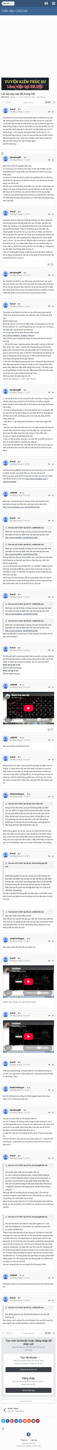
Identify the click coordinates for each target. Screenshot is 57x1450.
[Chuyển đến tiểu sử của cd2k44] (5, 494)
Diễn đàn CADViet (15, 11)
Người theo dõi (26, 1401)
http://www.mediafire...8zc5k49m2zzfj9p (21, 538)
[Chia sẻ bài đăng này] (52, 112)
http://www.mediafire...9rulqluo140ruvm (18, 335)
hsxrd (6, 97)
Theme (23, 1440)
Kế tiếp (47, 102)
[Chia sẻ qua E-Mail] (33, 1421)
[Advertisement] (28, 45)
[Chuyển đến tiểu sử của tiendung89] (5, 158)
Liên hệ (34, 1440)
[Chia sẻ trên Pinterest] (38, 1421)
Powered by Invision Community (28, 1446)
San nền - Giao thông (36, 97)
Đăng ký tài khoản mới (28, 1370)
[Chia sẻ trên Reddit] (25, 1421)
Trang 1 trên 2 (28, 102)
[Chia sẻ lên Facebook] (8, 1421)
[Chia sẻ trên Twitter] (3, 1421)
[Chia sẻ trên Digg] (16, 1421)
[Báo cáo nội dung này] (49, 112)
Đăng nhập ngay (28, 1390)
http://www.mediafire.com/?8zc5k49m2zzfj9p (21, 507)
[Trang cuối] (54, 102)
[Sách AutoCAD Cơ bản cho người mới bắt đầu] (2, 153)
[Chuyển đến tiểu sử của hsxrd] (5, 110)
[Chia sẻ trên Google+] (12, 1421)
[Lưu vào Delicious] (20, 1421)
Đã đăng (20, 112)
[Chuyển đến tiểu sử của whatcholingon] (5, 795)
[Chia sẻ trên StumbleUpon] (29, 1421)
